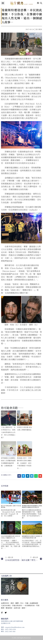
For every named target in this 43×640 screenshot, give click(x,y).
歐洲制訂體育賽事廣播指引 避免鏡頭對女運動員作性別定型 (32, 506)
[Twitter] (6, 613)
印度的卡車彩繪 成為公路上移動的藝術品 (24, 428)
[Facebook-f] (2, 613)
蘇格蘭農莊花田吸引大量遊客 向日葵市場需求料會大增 (32, 537)
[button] (3, 3)
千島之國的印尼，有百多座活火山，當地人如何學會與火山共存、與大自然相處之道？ (8, 432)
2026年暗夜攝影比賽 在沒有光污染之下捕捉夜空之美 (10, 537)
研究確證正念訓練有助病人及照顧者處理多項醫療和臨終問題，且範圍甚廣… (8, 462)
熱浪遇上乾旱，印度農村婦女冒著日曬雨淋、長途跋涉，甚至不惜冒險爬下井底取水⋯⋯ (24, 463)
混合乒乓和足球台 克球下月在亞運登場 (11, 506)
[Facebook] (38, 3)
